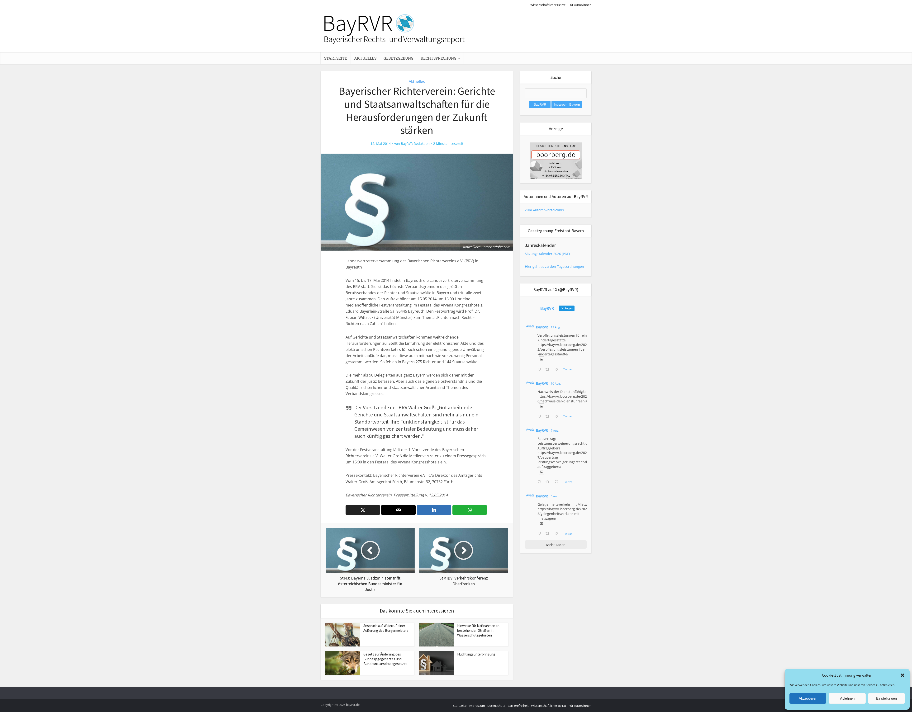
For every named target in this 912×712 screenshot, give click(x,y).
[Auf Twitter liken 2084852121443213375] (557, 534)
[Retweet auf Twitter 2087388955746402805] (548, 370)
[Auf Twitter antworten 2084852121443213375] (540, 534)
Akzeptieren (808, 698)
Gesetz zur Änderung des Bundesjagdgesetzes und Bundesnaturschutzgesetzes (385, 659)
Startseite (335, 58)
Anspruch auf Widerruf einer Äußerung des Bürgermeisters (385, 628)
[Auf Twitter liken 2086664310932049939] (557, 417)
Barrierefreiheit (518, 705)
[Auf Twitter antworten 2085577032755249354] (540, 482)
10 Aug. (556, 384)
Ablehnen (847, 698)
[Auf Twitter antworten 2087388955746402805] (540, 370)
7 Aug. (555, 431)
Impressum (477, 705)
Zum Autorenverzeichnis (544, 210)
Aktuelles (365, 58)
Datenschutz (496, 705)
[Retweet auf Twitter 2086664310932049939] (548, 417)
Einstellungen (886, 698)
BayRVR (542, 327)
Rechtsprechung (438, 58)
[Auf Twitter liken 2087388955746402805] (557, 370)
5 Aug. (555, 496)
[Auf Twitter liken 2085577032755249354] (557, 482)
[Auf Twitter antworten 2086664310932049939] (540, 417)
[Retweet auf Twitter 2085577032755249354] (548, 482)
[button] (902, 675)
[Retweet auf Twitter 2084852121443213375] (548, 534)
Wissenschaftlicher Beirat (547, 5)
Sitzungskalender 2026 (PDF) (547, 253)
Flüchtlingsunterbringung (476, 654)
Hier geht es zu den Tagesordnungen (554, 266)
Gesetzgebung (398, 58)
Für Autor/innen (580, 5)
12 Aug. (556, 327)
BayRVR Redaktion (415, 143)
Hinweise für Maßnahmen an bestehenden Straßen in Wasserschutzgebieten (478, 630)
